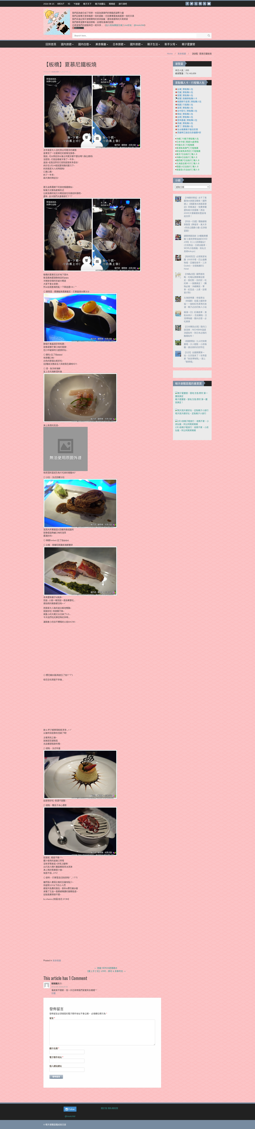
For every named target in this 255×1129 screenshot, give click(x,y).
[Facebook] (187, 3)
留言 (52, 1018)
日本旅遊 (118, 44)
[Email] (209, 3)
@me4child (70, 1116)
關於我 (104, 1108)
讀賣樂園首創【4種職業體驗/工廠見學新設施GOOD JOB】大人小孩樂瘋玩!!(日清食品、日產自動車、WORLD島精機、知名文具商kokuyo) (196, 243)
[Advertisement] (106, 933)
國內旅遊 (66, 44)
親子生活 (152, 44)
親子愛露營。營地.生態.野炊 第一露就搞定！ (191, 401)
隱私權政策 (113, 1108)
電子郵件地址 (56, 1057)
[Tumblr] (196, 3)
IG (69, 3)
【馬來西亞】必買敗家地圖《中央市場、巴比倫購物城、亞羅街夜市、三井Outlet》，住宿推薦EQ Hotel (195, 262)
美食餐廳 (100, 44)
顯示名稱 (54, 1048)
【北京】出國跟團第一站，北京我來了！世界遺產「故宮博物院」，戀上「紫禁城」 (195, 357)
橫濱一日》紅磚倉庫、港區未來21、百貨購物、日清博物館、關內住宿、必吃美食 (195, 317)
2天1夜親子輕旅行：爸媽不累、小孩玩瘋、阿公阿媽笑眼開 (192, 429)
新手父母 (170, 44)
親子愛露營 (188, 44)
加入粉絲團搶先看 (114, 25)
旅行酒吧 (123, 3)
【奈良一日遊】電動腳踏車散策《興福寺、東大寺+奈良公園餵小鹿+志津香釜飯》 (195, 226)
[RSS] (204, 3)
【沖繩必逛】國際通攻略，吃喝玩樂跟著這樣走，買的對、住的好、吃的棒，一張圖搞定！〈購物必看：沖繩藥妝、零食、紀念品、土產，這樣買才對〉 (195, 283)
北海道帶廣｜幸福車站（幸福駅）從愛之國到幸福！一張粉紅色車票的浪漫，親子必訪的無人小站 (195, 302)
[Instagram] (200, 3)
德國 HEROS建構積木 (105, 967)
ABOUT (60, 3)
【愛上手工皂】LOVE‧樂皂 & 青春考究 (106, 971)
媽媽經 (112, 3)
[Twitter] (191, 3)
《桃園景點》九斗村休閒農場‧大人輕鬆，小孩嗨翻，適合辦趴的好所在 (195, 344)
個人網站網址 (55, 1066)
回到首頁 (51, 44)
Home (170, 53)
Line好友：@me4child (134, 25)
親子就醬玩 (100, 3)
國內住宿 (83, 44)
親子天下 (87, 3)
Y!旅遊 (77, 3)
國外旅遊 (135, 44)
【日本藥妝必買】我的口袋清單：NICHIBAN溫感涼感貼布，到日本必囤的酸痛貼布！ (195, 331)
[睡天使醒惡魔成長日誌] (56, 21)
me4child (55, 72)
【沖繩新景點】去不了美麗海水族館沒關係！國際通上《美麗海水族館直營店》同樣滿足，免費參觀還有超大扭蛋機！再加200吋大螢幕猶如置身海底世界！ (195, 207)
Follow (71, 1109)
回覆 (54, 993)
